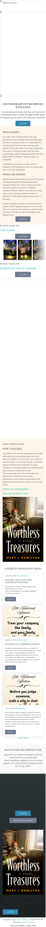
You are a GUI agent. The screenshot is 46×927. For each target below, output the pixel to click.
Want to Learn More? (15, 489)
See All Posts (23, 738)
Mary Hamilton (22, 919)
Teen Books (7, 230)
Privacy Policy (31, 925)
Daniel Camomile (27, 922)
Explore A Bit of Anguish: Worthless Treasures (18, 581)
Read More (23, 123)
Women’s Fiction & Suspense (18, 268)
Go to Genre (23, 236)
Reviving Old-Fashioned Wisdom (22, 644)
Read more (11, 599)
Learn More (10, 912)
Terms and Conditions (17, 925)
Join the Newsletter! (15, 493)
